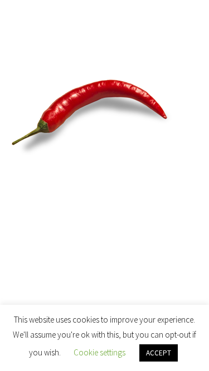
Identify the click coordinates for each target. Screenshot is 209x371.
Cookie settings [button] (99, 352)
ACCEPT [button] (158, 353)
